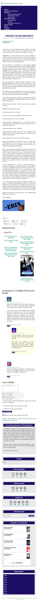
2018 (5, 582)
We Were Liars (8, 554)
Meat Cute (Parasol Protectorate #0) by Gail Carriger (27, 279)
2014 (5, 591)
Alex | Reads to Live (14, 302)
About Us (7, 27)
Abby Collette (8, 548)
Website (4, 397)
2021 (5, 575)
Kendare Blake (8, 535)
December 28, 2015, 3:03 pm (14, 324)
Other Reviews (11, 17)
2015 (5, 588)
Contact (7, 29)
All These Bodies (8, 534)
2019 (5, 580)
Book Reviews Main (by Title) (14, 14)
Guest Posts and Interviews (14, 23)
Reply (8, 326)
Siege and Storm (8, 527)
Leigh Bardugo (8, 528)
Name (4, 393)
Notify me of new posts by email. (13, 409)
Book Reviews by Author (13, 15)
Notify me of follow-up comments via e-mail (15, 415)
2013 (5, 593)
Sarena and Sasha (14, 367)
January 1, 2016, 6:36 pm (13, 375)
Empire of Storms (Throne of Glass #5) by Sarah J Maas (27, 243)
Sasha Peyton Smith (9, 542)
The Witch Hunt (8, 540)
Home (6, 9)
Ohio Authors (8, 24)
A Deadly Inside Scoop (10, 547)
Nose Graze (20, 599)
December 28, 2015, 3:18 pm (19, 351)
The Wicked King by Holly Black (11, 241)
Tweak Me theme (33, 598)
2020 (5, 577)
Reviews (6, 12)
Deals (6, 26)
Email (4, 395)
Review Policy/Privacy (11, 11)
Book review (30, 38)
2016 (5, 586)
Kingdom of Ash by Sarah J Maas (27, 252)
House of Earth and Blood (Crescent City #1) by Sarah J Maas (11, 254)
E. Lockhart (7, 555)
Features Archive (9, 18)
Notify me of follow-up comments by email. (15, 406)
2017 (5, 584)
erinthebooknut (20, 38)
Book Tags (10, 21)
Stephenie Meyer (9, 41)
